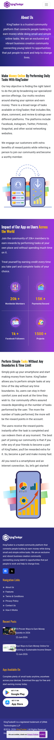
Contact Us (10, 605)
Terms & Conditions (14, 596)
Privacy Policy (11, 601)
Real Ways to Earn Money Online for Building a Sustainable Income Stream (33, 648)
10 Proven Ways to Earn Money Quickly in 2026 (30, 631)
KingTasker (21, 729)
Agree (42, 734)
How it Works (11, 610)
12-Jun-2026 (22, 654)
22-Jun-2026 (22, 637)
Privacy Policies (32, 734)
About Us (9, 587)
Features (9, 592)
